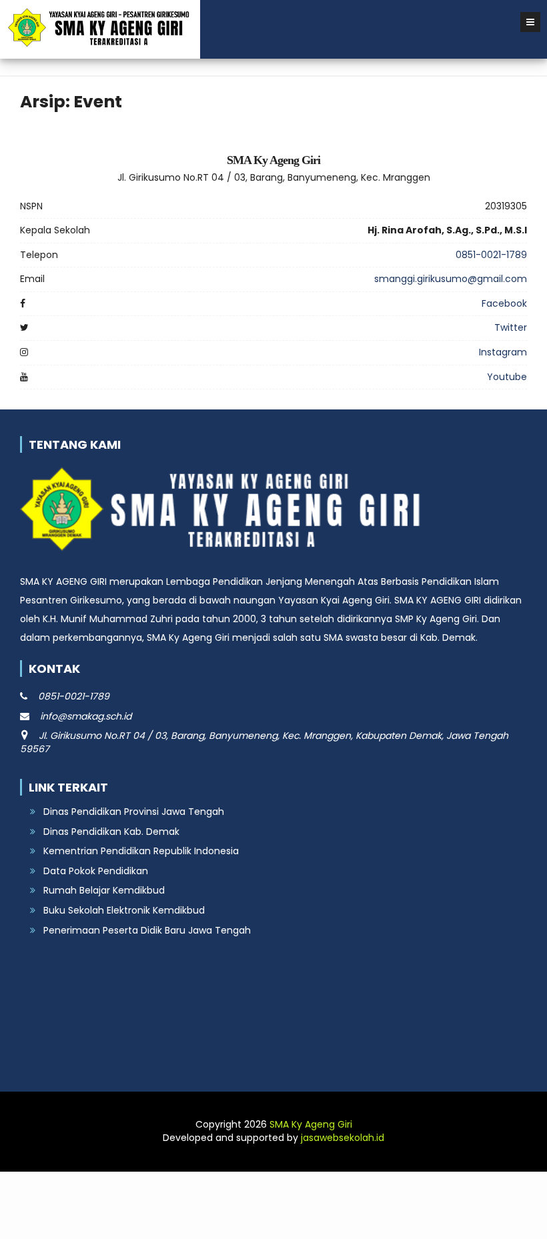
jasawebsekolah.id (342, 1137)
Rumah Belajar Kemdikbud (104, 890)
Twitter (510, 327)
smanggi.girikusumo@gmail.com (450, 278)
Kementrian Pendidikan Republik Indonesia (141, 851)
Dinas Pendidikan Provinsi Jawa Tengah (133, 811)
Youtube (507, 376)
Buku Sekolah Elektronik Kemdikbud (124, 910)
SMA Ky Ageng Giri (310, 1124)
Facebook (504, 303)
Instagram (503, 352)
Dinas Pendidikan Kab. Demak (111, 831)
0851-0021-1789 (491, 254)
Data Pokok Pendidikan (95, 871)
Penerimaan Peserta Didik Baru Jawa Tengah (147, 930)
